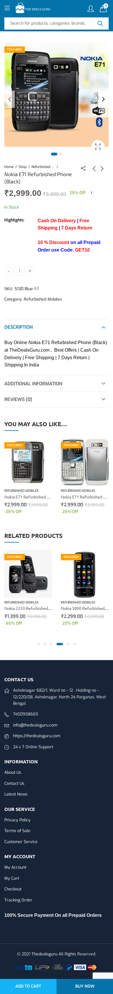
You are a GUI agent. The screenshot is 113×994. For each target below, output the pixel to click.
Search (100, 23)
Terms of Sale (17, 831)
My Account (15, 867)
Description (18, 327)
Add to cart (28, 986)
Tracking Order (18, 900)
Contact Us (14, 783)
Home (9, 167)
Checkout (12, 889)
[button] (38, 644)
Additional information (33, 384)
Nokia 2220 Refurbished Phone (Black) (39, 608)
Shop (23, 167)
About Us (12, 772)
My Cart (11, 878)
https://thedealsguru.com (36, 736)
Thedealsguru (44, 954)
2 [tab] (60, 154)
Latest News (16, 794)
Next (103, 99)
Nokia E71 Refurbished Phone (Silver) (38, 496)
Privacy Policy (17, 820)
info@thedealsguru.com (35, 725)
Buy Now (84, 986)
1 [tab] (54, 154)
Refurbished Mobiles (43, 167)
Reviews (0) (18, 399)
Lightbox (98, 146)
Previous (9, 99)
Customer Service (21, 842)
